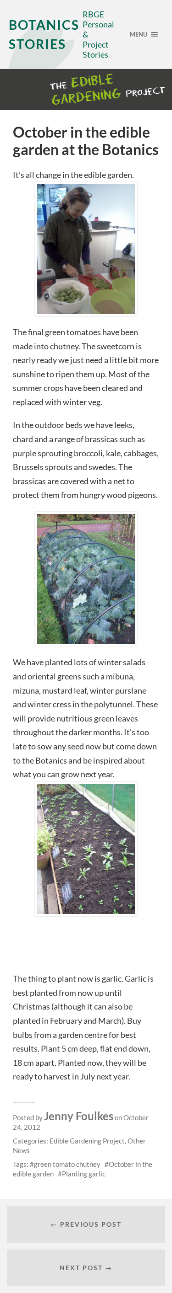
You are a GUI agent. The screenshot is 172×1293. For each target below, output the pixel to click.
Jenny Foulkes (78, 1115)
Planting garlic (83, 1174)
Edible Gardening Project (87, 1141)
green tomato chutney (67, 1164)
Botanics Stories (44, 34)
